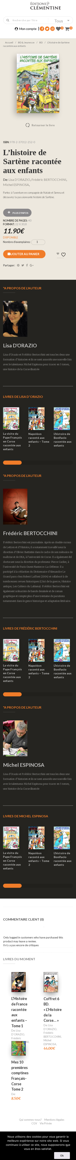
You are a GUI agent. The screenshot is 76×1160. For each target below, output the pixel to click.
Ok (62, 1155)
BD (41, 42)
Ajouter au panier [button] (39, 413)
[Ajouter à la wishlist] (14, 428)
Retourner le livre (35, 125)
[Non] (67, 1145)
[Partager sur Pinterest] (18, 265)
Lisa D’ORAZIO (19, 179)
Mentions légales (54, 1119)
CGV (34, 1123)
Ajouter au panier (24, 254)
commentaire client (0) (23, 919)
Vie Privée (46, 1123)
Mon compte (27, 29)
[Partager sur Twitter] (22, 265)
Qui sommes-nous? (30, 1119)
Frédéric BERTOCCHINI (48, 179)
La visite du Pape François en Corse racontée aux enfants (12, 441)
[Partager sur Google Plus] (31, 265)
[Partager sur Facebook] (27, 265)
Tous (58, 20)
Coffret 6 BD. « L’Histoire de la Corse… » (53, 1009)
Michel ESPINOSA (16, 185)
